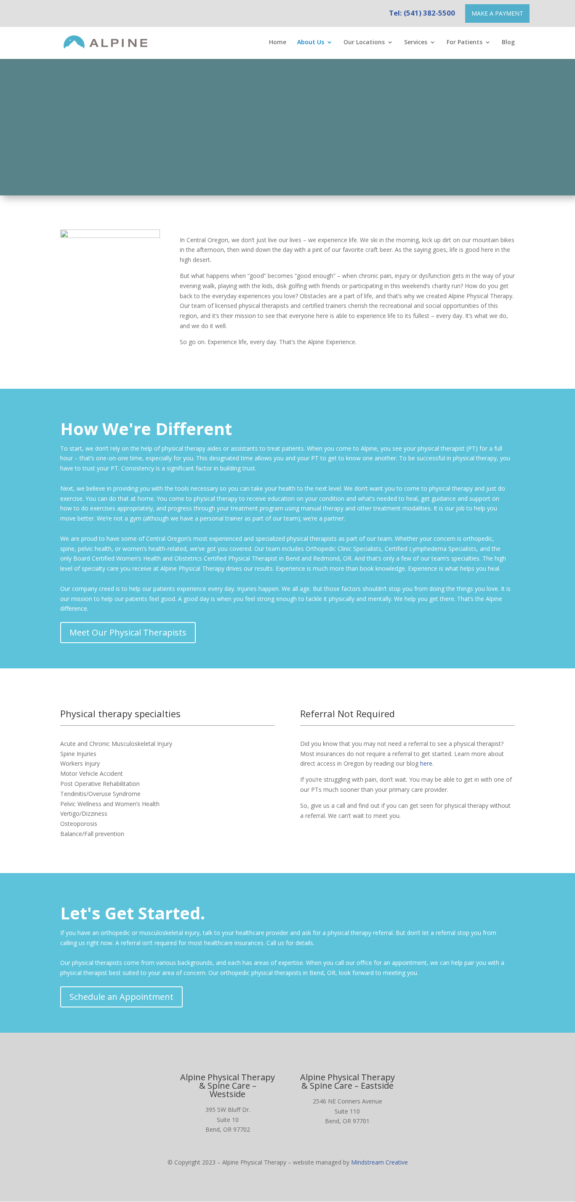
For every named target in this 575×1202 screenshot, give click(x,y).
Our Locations (364, 42)
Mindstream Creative (379, 1162)
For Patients (464, 42)
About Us (310, 42)
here (426, 763)
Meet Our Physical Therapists (127, 632)
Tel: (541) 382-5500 (422, 13)
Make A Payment (497, 13)
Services (415, 42)
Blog (508, 42)
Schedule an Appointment (121, 996)
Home (277, 42)
